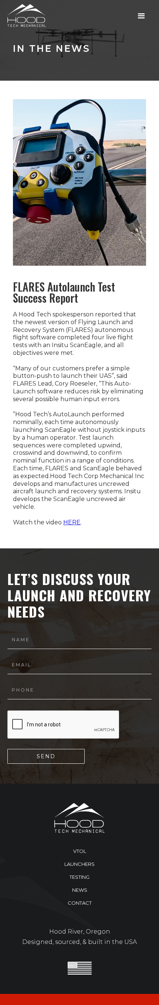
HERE (72, 522)
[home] (25, 15)
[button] (141, 16)
